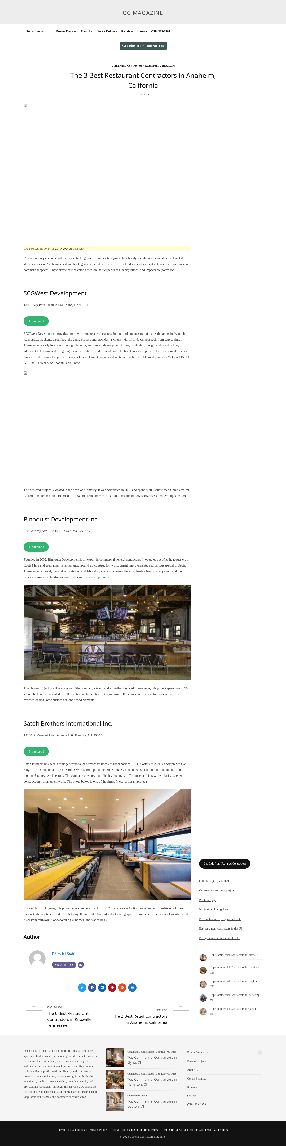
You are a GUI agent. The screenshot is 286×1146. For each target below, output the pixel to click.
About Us (86, 31)
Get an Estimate (107, 31)
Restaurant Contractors (160, 65)
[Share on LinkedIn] (102, 987)
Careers (142, 31)
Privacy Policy (98, 1129)
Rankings (127, 31)
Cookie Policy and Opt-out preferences (135, 1129)
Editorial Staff (63, 954)
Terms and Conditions (72, 1129)
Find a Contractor (37, 31)
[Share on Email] (132, 987)
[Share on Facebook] (92, 987)
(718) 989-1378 (160, 31)
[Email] (81, 965)
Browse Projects (66, 31)
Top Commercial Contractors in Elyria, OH (236, 954)
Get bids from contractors (143, 45)
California (118, 65)
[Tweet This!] (82, 987)
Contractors (134, 65)
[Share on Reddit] (122, 987)
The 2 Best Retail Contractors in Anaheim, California (140, 1019)
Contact (36, 321)
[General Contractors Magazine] (143, 18)
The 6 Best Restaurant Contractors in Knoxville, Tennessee (70, 1019)
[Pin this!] (112, 987)
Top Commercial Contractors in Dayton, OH (115, 1101)
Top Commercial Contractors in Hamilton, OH (115, 1079)
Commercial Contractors (140, 1051)
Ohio (173, 1051)
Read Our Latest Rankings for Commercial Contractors (195, 1129)
